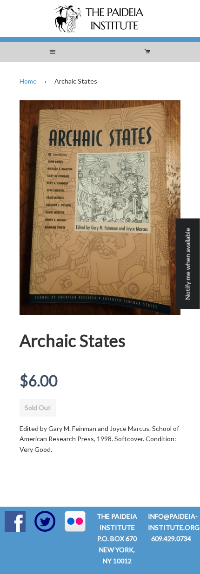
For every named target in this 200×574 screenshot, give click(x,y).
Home (28, 81)
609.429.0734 (171, 538)
